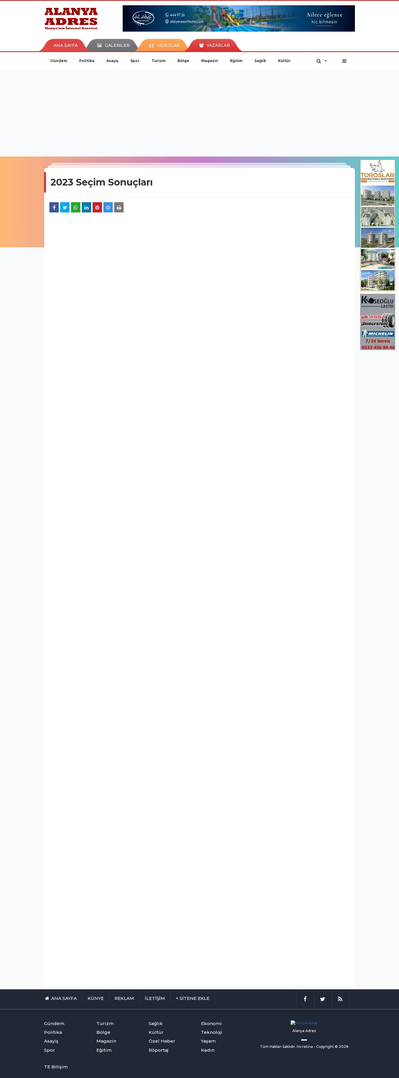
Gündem (58, 61)
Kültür (284, 61)
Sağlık (260, 61)
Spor (135, 61)
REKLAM (124, 998)
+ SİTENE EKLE (192, 998)
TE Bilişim (56, 1067)
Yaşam (208, 1041)
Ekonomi (211, 1023)
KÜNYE (96, 998)
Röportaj (158, 1050)
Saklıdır (288, 1046)
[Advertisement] (199, 113)
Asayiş (112, 61)
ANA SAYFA (66, 45)
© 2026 (341, 1046)
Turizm (159, 61)
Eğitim (236, 61)
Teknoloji (211, 1032)
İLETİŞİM (155, 998)
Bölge (183, 61)
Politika (86, 61)
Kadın (207, 1050)
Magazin (209, 61)
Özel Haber (162, 1041)
